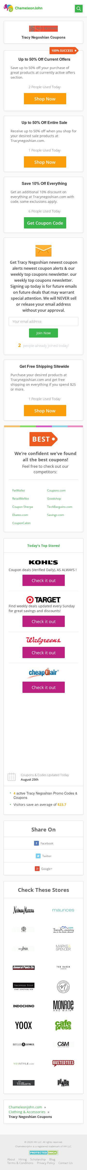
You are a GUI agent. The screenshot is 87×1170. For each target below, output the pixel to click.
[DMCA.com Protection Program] (43, 1152)
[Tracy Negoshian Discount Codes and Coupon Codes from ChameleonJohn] (24, 8)
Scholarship (38, 1159)
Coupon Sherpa (22, 507)
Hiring (23, 1159)
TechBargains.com (59, 507)
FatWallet (18, 490)
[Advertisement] (43, 730)
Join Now (43, 333)
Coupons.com (56, 490)
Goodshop (54, 499)
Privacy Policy (46, 1163)
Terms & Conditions (20, 1163)
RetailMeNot (20, 499)
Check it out (44, 580)
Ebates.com (20, 515)
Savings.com (55, 515)
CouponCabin (21, 523)
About (11, 1159)
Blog (52, 1159)
